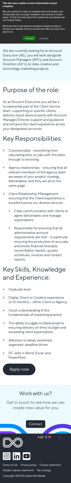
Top (63, 438)
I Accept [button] (29, 38)
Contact (35, 424)
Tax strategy (44, 470)
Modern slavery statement (18, 470)
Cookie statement (50, 465)
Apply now (19, 369)
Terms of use (10, 465)
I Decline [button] (43, 38)
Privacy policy (29, 465)
